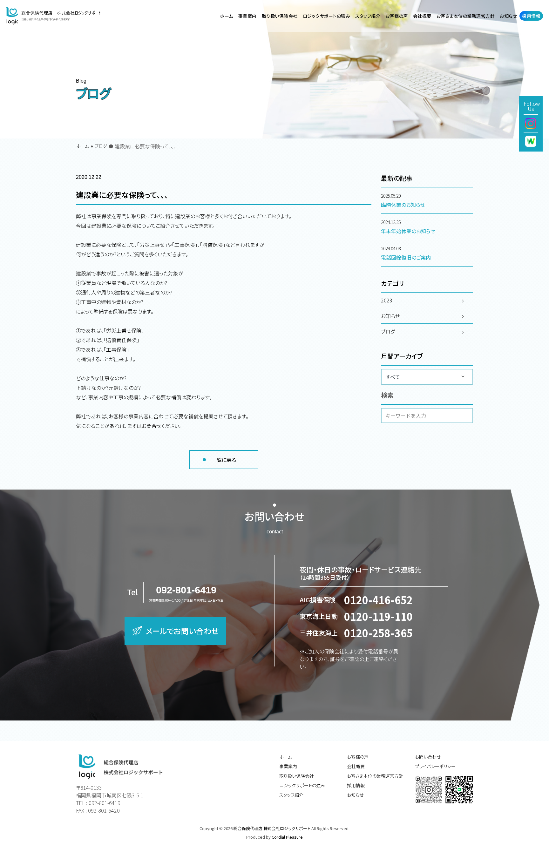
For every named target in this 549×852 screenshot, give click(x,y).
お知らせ (355, 795)
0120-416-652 (378, 600)
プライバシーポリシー (435, 766)
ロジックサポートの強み (302, 785)
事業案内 (288, 766)
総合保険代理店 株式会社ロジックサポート (272, 828)
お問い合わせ (428, 757)
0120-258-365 (378, 633)
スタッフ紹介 (291, 795)
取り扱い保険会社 (296, 776)
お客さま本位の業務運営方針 (375, 776)
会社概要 (356, 766)
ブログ (101, 146)
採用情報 (356, 785)
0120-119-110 (378, 616)
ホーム (82, 146)
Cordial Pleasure (287, 837)
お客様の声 (396, 16)
